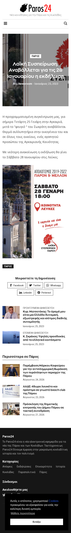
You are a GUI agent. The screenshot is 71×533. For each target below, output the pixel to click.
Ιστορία (60, 466)
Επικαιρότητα (43, 466)
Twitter (37, 285)
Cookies (53, 501)
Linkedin (27, 292)
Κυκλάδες (8, 472)
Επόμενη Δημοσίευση (35, 333)
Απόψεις (7, 466)
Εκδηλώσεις (24, 466)
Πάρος (35, 56)
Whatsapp (55, 285)
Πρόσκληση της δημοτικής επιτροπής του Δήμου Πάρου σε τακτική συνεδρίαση (43, 407)
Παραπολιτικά (26, 472)
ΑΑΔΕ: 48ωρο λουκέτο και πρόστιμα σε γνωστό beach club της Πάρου (44, 390)
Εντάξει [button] (37, 521)
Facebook (19, 285)
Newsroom (22, 83)
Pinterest (46, 292)
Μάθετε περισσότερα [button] (23, 513)
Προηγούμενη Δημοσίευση (38, 308)
